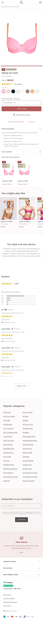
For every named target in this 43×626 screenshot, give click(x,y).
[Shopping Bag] (40, 2)
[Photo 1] (21, 66)
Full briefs (7, 457)
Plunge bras (8, 445)
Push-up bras (8, 441)
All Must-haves (9, 416)
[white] (23, 91)
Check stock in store (23, 115)
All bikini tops (8, 465)
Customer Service (9, 561)
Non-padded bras (10, 433)
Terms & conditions (9, 598)
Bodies (25, 420)
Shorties (26, 457)
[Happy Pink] (4, 91)
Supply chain (7, 606)
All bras (25, 416)
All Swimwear (28, 461)
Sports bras (27, 449)
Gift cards (7, 412)
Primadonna (8, 473)
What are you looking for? (12, 7)
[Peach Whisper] (32, 91)
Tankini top (27, 465)
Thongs (6, 461)
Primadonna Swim (10, 477)
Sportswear (27, 469)
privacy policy (29, 512)
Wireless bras (28, 445)
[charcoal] (13, 91)
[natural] (18, 91)
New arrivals (27, 412)
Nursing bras (8, 453)
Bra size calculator (7, 98)
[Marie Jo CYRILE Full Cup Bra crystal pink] (8, 208)
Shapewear (7, 424)
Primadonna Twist (30, 473)
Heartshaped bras (30, 441)
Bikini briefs (27, 453)
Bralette (26, 433)
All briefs (6, 420)
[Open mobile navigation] (2, 2)
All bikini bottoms (10, 469)
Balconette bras (29, 437)
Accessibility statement (10, 602)
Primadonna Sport (30, 477)
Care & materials (7, 152)
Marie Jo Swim (28, 481)
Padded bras (28, 429)
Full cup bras (8, 429)
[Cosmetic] (28, 91)
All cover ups (28, 424)
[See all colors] (37, 91)
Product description (8, 129)
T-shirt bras (7, 437)
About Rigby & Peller (10, 574)
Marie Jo (6, 481)
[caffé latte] (8, 91)
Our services (7, 568)
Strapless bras (8, 449)
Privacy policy (7, 595)
